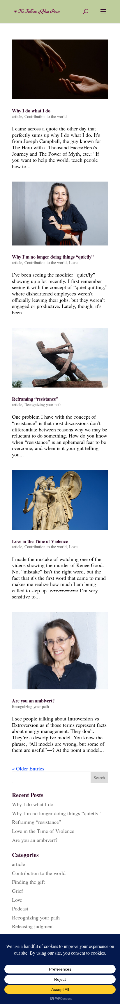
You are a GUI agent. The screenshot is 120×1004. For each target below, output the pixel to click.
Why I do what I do (31, 110)
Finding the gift (28, 881)
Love (73, 262)
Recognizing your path (42, 404)
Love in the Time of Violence (40, 541)
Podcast (20, 908)
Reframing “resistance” (35, 398)
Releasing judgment (33, 926)
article (17, 116)
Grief (17, 890)
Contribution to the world (45, 116)
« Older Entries (28, 768)
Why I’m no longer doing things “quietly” (53, 256)
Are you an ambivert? (33, 700)
